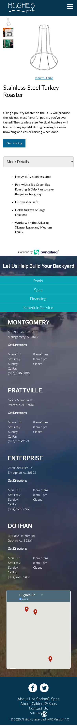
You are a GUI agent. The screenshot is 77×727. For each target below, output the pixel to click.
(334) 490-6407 (19, 577)
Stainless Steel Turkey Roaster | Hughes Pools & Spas (21, 8)
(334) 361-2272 (18, 441)
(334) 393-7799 (18, 509)
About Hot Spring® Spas (38, 698)
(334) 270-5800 (19, 373)
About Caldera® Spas (38, 703)
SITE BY (35, 713)
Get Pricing (14, 143)
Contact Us (38, 708)
